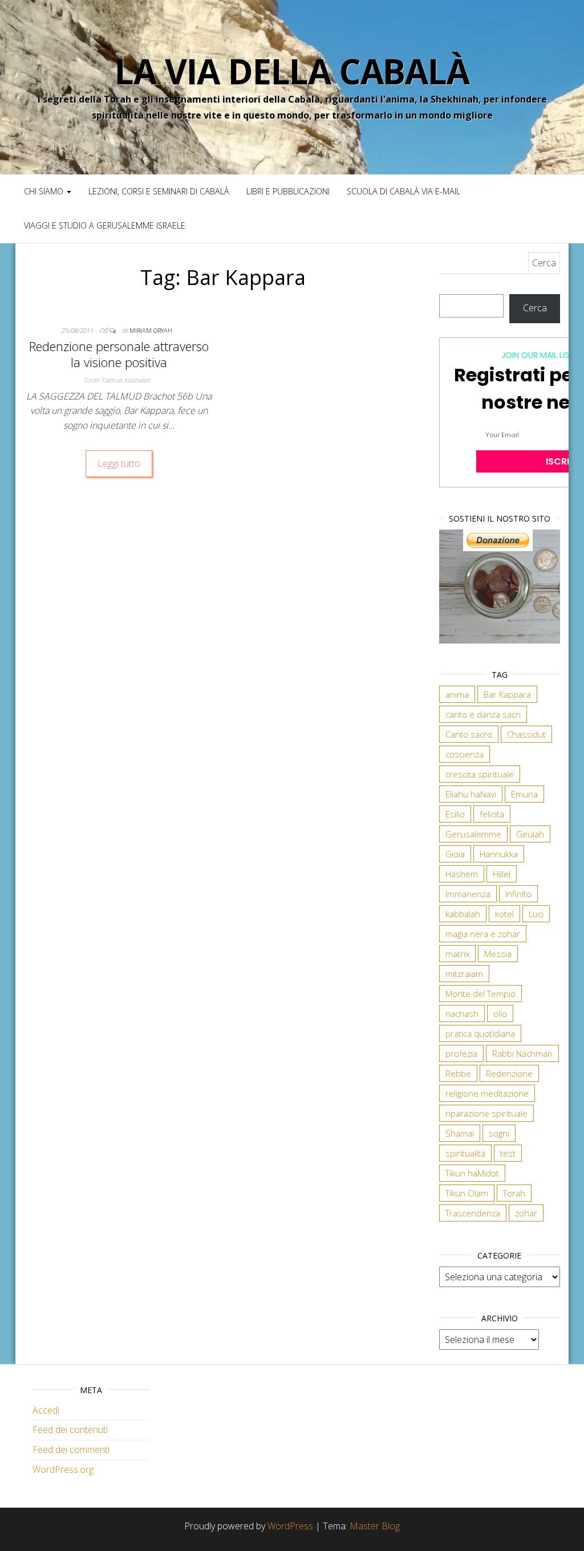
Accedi (46, 1410)
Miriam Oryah (150, 330)
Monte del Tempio (480, 993)
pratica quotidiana (480, 1033)
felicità (492, 814)
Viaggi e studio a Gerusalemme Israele (104, 225)
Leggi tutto (119, 463)
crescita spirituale (479, 774)
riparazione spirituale (486, 1113)
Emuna (524, 794)
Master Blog (375, 1526)
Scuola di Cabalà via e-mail (403, 191)
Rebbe (458, 1073)
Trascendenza (472, 1213)
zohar (526, 1213)
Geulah (530, 834)
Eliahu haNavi (470, 794)
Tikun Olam (466, 1193)
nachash (461, 1013)
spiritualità (465, 1153)
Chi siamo (45, 191)
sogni (499, 1133)
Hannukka (499, 854)
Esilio (455, 814)
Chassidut (526, 734)
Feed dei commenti (71, 1449)
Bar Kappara (507, 694)
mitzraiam (464, 973)
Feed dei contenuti (70, 1429)
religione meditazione (487, 1093)
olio (500, 1013)
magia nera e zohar (482, 933)
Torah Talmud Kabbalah (116, 380)
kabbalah (462, 913)
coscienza (464, 754)
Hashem (461, 874)
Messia (498, 953)
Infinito (518, 893)
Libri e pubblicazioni (288, 191)
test (508, 1153)
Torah (514, 1193)
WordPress (290, 1526)
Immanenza (467, 893)
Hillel (501, 874)
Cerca (535, 308)
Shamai (459, 1133)
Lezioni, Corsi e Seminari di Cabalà (158, 191)
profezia (461, 1053)
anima (457, 694)
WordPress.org (63, 1469)
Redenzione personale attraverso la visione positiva (119, 354)
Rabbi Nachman (522, 1053)
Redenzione (509, 1073)
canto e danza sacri (483, 714)
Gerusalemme (473, 834)
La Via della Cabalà (292, 71)
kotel (504, 913)
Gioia (455, 854)
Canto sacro (468, 734)
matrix (457, 953)
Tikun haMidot (472, 1173)
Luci (536, 913)
